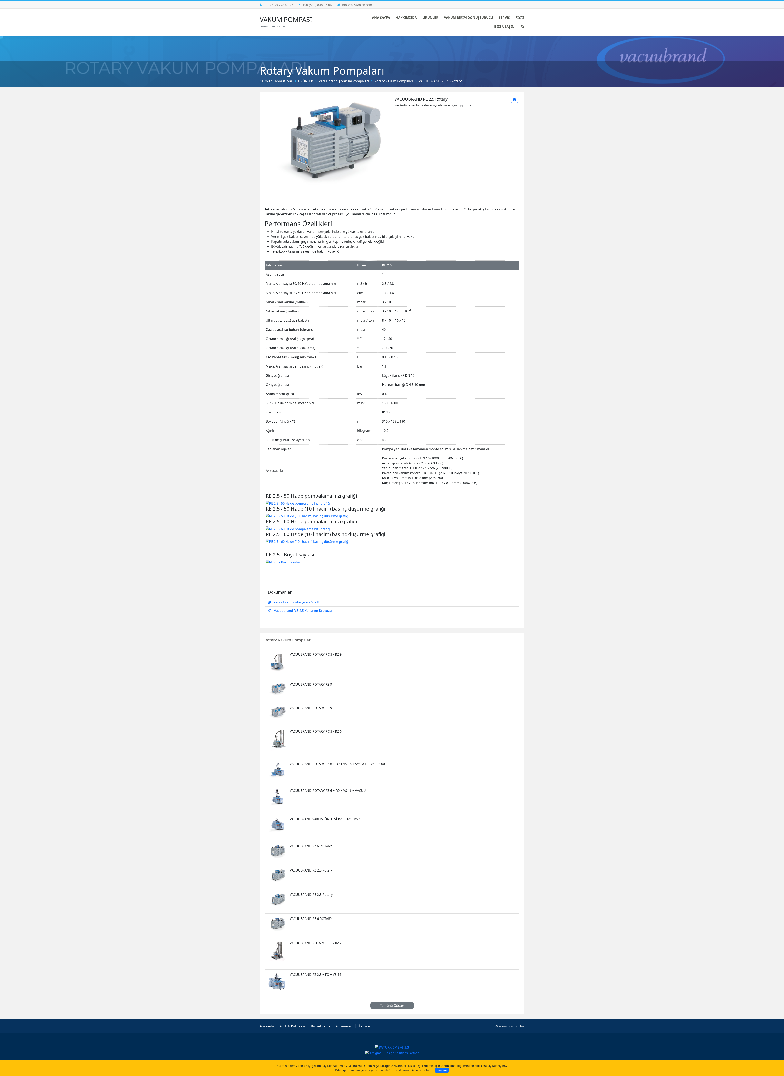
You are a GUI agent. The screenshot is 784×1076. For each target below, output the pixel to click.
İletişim (364, 1026)
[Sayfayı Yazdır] (514, 100)
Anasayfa (267, 1026)
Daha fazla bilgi (421, 1070)
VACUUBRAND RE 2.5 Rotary (440, 81)
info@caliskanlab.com (356, 5)
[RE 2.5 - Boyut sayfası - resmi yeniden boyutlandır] (283, 562)
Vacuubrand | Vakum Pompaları (344, 81)
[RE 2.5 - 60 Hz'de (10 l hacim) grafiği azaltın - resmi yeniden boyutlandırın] (307, 541)
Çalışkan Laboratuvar (276, 81)
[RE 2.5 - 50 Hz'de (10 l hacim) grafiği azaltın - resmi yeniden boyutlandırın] (307, 515)
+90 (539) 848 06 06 (317, 5)
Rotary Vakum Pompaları (393, 81)
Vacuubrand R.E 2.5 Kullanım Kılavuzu (303, 610)
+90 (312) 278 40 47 (278, 5)
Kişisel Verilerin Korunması (331, 1026)
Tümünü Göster (392, 1005)
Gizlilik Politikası (292, 1026)
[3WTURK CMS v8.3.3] (392, 1047)
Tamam (442, 1070)
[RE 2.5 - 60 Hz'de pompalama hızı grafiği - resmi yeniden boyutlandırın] (298, 528)
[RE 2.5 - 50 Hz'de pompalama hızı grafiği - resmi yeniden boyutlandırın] (298, 503)
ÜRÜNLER (305, 81)
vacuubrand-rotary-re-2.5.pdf (296, 602)
